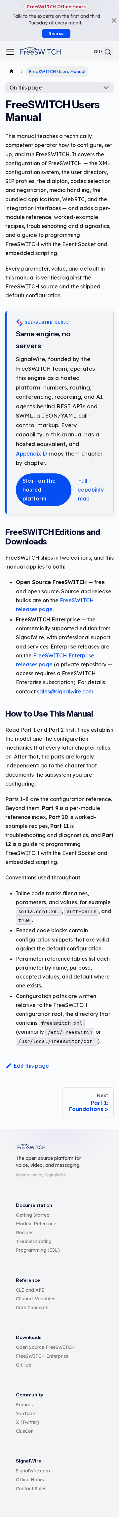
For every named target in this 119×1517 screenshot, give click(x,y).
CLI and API (30, 1290)
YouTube (25, 1414)
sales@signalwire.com (65, 691)
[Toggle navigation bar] (10, 52)
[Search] (108, 52)
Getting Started (33, 1215)
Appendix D (31, 453)
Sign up (56, 33)
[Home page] (11, 71)
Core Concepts (32, 1308)
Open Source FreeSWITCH (45, 1347)
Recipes (24, 1233)
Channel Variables (35, 1299)
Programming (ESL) (38, 1250)
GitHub (23, 1365)
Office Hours (30, 1480)
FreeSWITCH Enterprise (42, 1356)
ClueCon (25, 1431)
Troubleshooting (34, 1241)
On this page (26, 87)
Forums (24, 1405)
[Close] (114, 20)
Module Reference (36, 1224)
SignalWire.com (33, 1471)
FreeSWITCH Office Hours (56, 6)
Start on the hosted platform (39, 489)
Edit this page (31, 1065)
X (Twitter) (27, 1422)
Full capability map (91, 489)
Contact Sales (31, 1489)
